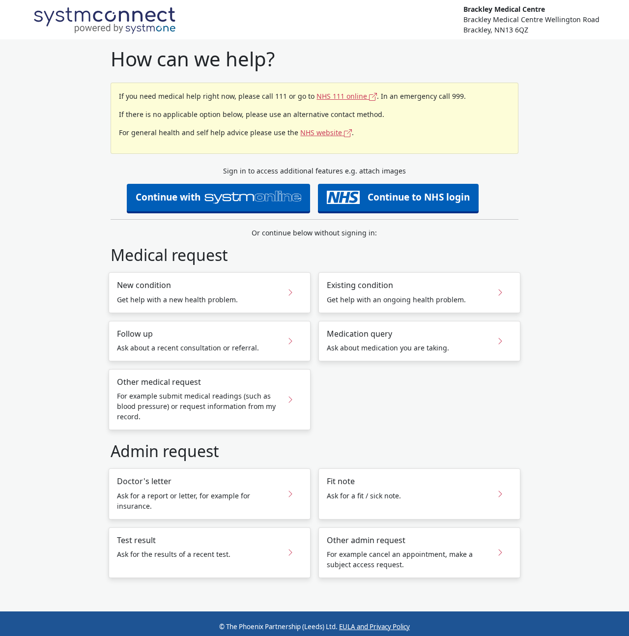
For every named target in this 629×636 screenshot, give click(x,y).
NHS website (322, 132)
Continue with (168, 197)
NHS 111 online (342, 96)
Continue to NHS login (419, 197)
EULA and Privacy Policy (374, 626)
